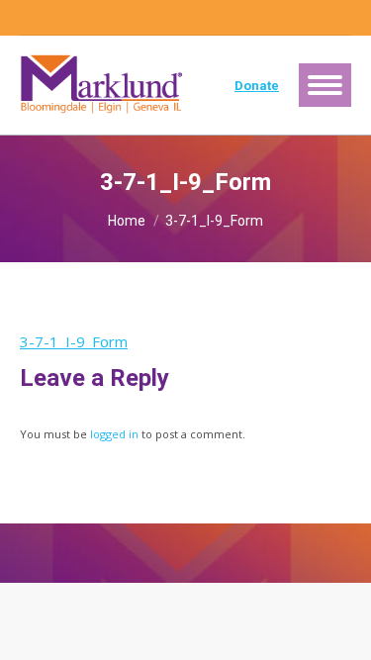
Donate (256, 85)
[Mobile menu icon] (325, 85)
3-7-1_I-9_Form (74, 341)
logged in (114, 433)
